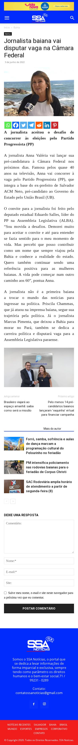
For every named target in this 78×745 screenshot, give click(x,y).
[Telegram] (31, 125)
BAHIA (52, 724)
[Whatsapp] (7, 125)
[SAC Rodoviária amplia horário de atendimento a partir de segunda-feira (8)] (14, 486)
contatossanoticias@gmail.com (39, 693)
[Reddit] (39, 125)
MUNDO (12, 729)
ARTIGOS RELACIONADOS (22, 428)
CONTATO (39, 733)
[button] (6, 18)
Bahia (17, 27)
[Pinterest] (54, 125)
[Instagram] (44, 704)
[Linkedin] (46, 125)
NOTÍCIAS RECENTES (19, 724)
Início (7, 27)
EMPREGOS (41, 729)
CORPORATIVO (59, 729)
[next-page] (12, 501)
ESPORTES (26, 729)
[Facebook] (15, 125)
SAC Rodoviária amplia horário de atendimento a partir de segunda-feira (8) (49, 486)
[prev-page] (6, 501)
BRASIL (63, 724)
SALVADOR (40, 724)
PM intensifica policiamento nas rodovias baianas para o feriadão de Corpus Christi (47, 467)
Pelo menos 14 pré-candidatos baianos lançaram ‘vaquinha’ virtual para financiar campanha (56, 408)
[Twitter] (23, 125)
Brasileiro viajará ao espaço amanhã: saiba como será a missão (19, 406)
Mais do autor (52, 428)
